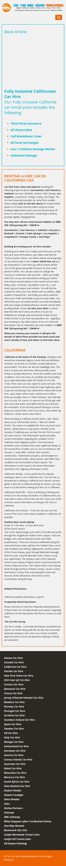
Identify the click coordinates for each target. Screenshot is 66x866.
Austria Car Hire (13, 755)
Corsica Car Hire (13, 684)
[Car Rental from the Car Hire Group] (33, 8)
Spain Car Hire (12, 724)
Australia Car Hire (15, 764)
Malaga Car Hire (13, 742)
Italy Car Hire (12, 737)
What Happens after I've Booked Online (27, 821)
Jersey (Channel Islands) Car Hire (23, 697)
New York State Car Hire (18, 675)
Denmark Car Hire (14, 689)
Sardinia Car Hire (14, 715)
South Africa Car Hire (16, 781)
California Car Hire (15, 666)
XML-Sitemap (12, 817)
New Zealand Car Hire (17, 786)
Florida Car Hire (13, 671)
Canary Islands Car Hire (18, 759)
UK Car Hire (11, 733)
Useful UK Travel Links (17, 839)
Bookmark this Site (15, 830)
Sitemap (9, 812)
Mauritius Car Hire (15, 772)
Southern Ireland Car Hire (19, 719)
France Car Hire (13, 693)
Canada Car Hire (14, 662)
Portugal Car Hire (14, 711)
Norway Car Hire (14, 706)
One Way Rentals (14, 825)
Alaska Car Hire (13, 658)
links (7, 803)
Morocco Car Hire (14, 777)
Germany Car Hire (14, 750)
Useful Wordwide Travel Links (22, 834)
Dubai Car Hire (12, 768)
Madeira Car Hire (14, 702)
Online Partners (13, 808)
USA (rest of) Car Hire (17, 680)
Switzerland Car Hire (16, 746)
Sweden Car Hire (14, 728)
